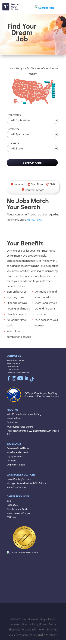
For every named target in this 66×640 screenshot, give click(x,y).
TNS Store (11, 460)
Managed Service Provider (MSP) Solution (26, 483)
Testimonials (12, 422)
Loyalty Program (14, 456)
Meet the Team (14, 418)
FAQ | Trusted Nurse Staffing (20, 426)
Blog (9, 500)
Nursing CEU (12, 504)
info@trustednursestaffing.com (18, 372)
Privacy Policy (30, 624)
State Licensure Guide (17, 509)
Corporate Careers (16, 464)
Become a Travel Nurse (18, 448)
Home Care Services (16, 487)
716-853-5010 (34, 219)
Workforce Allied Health (18, 452)
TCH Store (11, 517)
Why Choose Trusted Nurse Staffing (24, 414)
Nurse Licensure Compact (19, 513)
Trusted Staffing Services (18, 479)
